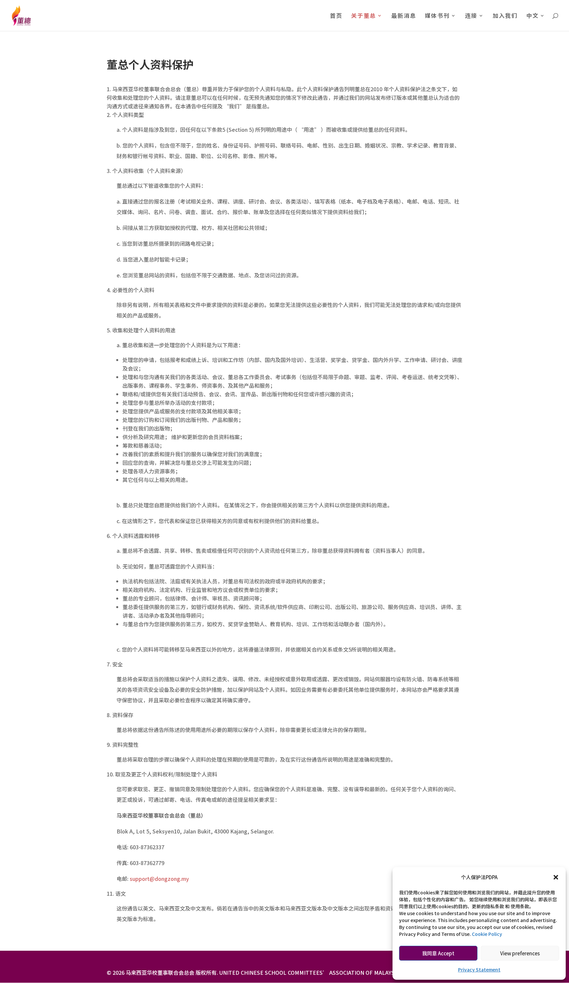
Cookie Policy (487, 934)
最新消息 (403, 16)
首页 (336, 16)
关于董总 (363, 16)
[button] (556, 877)
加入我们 (505, 16)
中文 (532, 16)
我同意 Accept (438, 953)
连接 (471, 16)
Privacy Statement (479, 969)
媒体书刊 (437, 16)
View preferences (520, 953)
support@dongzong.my (159, 879)
